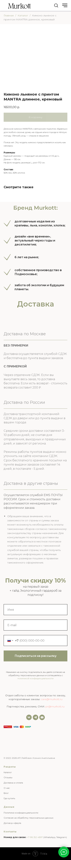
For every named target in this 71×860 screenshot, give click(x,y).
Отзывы (8, 777)
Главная (9, 15)
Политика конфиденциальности (21, 812)
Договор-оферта (12, 823)
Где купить (9, 798)
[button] (56, 5)
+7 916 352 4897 (35, 837)
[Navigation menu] (64, 5)
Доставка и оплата (13, 782)
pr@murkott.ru (55, 706)
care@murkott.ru (51, 699)
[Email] (42, 717)
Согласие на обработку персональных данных (28, 817)
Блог (6, 793)
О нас (7, 788)
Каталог (23, 15)
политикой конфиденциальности (35, 678)
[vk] (29, 717)
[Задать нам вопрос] (35, 717)
